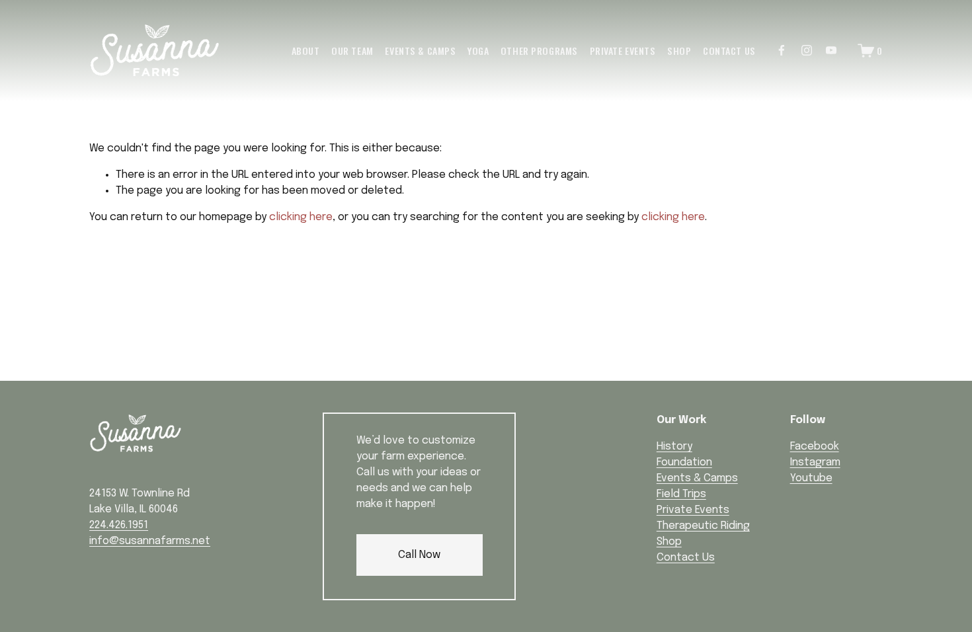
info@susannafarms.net (149, 541)
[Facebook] (781, 50)
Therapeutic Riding (703, 526)
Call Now (419, 555)
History (674, 446)
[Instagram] (806, 50)
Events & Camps (420, 50)
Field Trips (681, 494)
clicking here (301, 217)
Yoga (478, 50)
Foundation (684, 462)
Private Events (623, 50)
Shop (679, 50)
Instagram (815, 462)
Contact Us (729, 50)
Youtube (811, 478)
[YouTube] (831, 50)
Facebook (814, 446)
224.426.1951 (118, 525)
